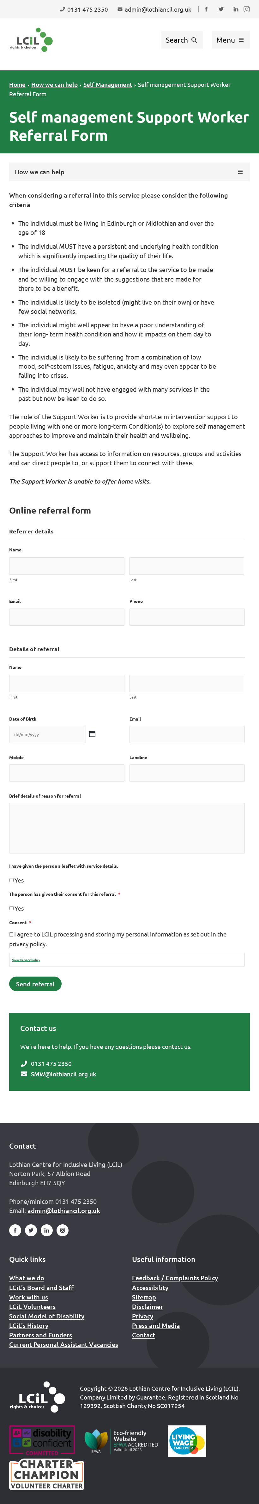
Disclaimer (147, 1306)
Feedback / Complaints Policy (175, 1278)
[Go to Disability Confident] (42, 1441)
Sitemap (144, 1297)
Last (133, 579)
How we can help (54, 84)
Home (17, 84)
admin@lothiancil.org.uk (63, 1210)
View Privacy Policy (26, 959)
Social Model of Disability (46, 1316)
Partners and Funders (40, 1335)
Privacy (142, 1316)
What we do (26, 1278)
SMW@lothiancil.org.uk (63, 1074)
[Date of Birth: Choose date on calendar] (92, 734)
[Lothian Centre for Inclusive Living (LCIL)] (31, 39)
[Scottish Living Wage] (187, 1441)
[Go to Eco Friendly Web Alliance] (121, 1441)
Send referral (35, 984)
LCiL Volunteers (32, 1306)
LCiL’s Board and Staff (41, 1287)
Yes (19, 880)
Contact (143, 1335)
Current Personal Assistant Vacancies (63, 1344)
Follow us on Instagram (248, 15)
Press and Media (156, 1325)
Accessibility (150, 1287)
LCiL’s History (28, 1325)
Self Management (107, 84)
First (13, 579)
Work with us (28, 1297)
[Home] (37, 1397)
